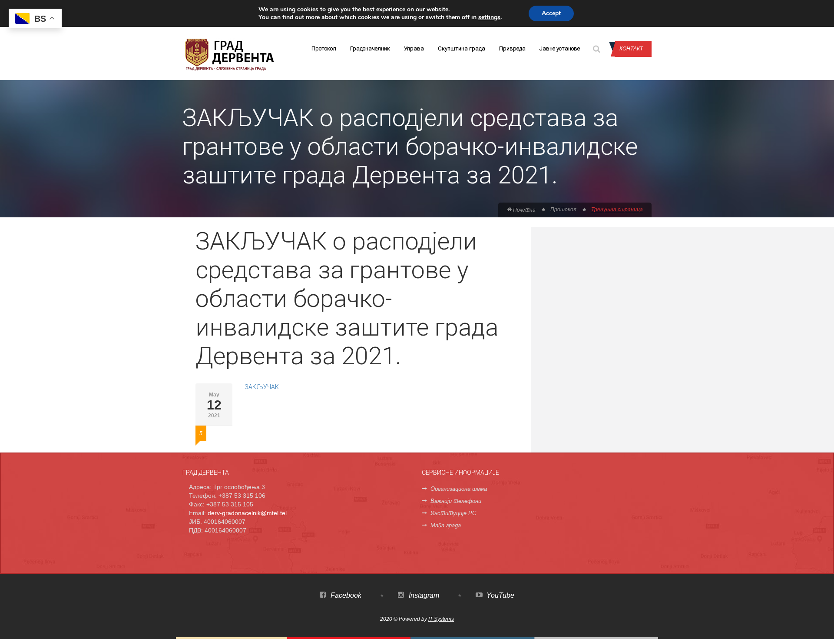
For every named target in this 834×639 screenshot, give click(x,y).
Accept (551, 13)
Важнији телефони (455, 501)
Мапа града (445, 525)
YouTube (499, 595)
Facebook (345, 595)
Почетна (524, 210)
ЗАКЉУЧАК (262, 386)
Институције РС (453, 513)
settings (489, 17)
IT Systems (441, 619)
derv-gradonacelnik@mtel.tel (247, 512)
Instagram (423, 595)
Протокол (323, 48)
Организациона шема (458, 489)
